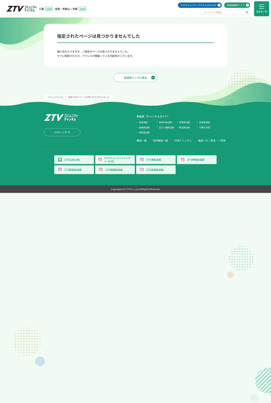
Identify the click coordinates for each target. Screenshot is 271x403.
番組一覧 (142, 140)
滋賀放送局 (144, 127)
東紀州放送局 (165, 122)
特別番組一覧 (160, 140)
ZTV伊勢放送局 (195, 160)
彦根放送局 (204, 122)
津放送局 (143, 122)
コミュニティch (55, 97)
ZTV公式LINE (72, 160)
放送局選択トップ (235, 5)
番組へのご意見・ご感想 (212, 140)
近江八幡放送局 (166, 127)
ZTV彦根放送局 (155, 170)
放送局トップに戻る (135, 77)
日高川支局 (204, 127)
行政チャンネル (183, 140)
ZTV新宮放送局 (73, 170)
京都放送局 (144, 132)
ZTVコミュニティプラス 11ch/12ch (198, 5)
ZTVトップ (60, 132)
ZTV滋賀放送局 (114, 170)
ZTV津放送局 (153, 160)
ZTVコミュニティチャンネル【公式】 (117, 159)
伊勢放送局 (184, 122)
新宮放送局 (184, 127)
